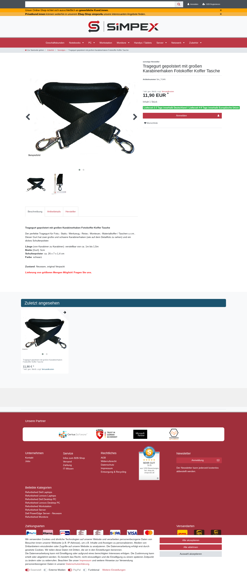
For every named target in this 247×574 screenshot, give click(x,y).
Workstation (105, 42)
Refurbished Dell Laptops (38, 492)
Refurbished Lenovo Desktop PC (42, 502)
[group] (45, 333)
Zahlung (67, 465)
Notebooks (75, 42)
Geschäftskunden (55, 42)
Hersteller (71, 211)
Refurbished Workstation (38, 506)
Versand (67, 461)
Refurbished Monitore (36, 516)
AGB (103, 457)
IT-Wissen (68, 468)
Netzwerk (176, 42)
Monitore (122, 42)
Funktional (93, 569)
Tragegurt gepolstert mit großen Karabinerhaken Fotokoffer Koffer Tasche (42, 361)
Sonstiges (61, 50)
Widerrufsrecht (108, 461)
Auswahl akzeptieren (191, 553)
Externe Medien (57, 569)
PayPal (77, 569)
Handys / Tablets (143, 42)
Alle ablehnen (190, 547)
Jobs (27, 461)
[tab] (35, 212)
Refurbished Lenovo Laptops (40, 495)
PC (90, 42)
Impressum (107, 468)
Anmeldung (198, 460)
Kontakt (29, 457)
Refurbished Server (35, 509)
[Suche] (179, 4)
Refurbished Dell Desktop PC (40, 499)
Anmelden (181, 115)
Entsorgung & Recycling (113, 471)
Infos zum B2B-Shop (74, 458)
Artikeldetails (54, 211)
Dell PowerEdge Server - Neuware (43, 513)
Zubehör (194, 42)
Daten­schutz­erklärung (77, 564)
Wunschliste (152, 123)
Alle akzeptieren (190, 540)
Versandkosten (167, 91)
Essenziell (36, 569)
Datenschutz (107, 464)
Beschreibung (35, 211)
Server (160, 42)
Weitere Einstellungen (114, 569)
